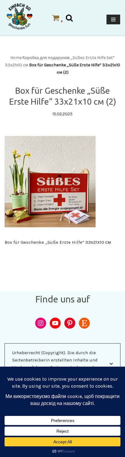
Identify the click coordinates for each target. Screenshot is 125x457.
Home (16, 57)
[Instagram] (40, 323)
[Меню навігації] (113, 19)
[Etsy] (84, 323)
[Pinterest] (69, 323)
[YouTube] (55, 323)
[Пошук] (69, 18)
